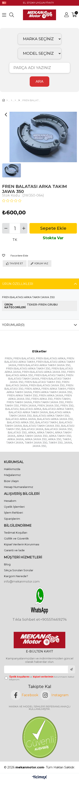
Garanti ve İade (14, 550)
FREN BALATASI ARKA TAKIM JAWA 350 (43, 365)
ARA (39, 81)
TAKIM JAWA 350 (36, 442)
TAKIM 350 (56, 442)
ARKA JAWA (15, 439)
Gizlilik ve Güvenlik (16, 538)
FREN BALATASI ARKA (51, 358)
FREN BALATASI (24, 358)
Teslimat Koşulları (15, 532)
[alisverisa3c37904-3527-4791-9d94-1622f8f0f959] (39, 737)
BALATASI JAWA (32, 429)
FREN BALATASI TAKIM (49, 375)
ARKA (32, 432)
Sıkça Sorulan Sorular (18, 570)
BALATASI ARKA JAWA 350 (55, 419)
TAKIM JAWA (14, 442)
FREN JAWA (28, 405)
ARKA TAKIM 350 (60, 435)
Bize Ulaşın (11, 481)
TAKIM (67, 439)
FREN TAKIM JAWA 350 (48, 402)
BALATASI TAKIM (46, 422)
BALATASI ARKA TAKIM (58, 408)
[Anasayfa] (7, 100)
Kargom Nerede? (16, 576)
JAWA (68, 442)
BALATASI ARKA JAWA (21, 419)
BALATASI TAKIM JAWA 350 (41, 425)
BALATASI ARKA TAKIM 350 (51, 415)
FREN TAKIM (62, 398)
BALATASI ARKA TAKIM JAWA (28, 412)
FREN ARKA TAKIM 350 (22, 395)
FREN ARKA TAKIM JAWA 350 (52, 392)
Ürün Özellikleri (17, 284)
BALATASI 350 (17, 432)
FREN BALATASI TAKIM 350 (43, 382)
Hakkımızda (12, 469)
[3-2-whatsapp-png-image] (39, 600)
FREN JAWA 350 (48, 405)
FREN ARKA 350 (42, 398)
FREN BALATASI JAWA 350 (47, 385)
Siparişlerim (12, 518)
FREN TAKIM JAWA (19, 402)
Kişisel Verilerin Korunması (21, 544)
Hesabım (10, 500)
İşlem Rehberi (13, 512)
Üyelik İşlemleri (14, 506)
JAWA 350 (39, 446)
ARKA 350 (54, 439)
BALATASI (12, 408)
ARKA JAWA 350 (36, 439)
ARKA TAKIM (45, 432)
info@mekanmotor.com (22, 581)
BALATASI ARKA (30, 408)
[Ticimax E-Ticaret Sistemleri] (39, 777)
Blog (7, 564)
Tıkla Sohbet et (26, 619)
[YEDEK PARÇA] (11, 100)
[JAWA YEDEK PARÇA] (15, 100)
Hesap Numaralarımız (18, 487)
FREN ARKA (32, 388)
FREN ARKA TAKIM (54, 388)
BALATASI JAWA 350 (58, 429)
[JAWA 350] (19, 100)
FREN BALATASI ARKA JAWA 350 (44, 371)
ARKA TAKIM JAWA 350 (32, 435)
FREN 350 (67, 405)
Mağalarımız (12, 475)
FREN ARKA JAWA (51, 395)
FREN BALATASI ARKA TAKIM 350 (28, 368)
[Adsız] (39, 640)
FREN (8, 358)
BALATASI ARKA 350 (20, 422)
